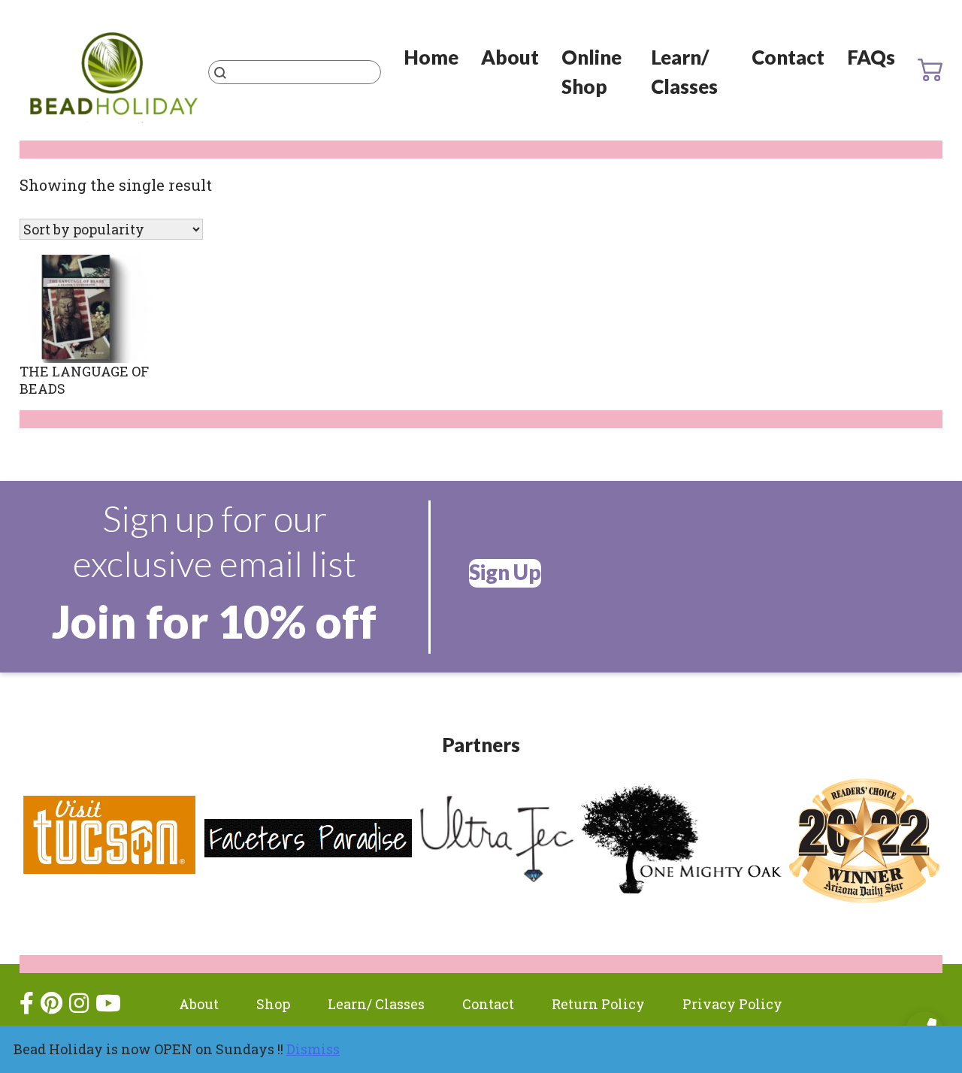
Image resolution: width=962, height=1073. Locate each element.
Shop (273, 1004)
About (510, 57)
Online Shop (591, 71)
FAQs (871, 57)
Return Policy (598, 1004)
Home (431, 57)
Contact (788, 57)
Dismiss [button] (313, 1049)
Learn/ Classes (684, 71)
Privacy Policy (732, 1004)
